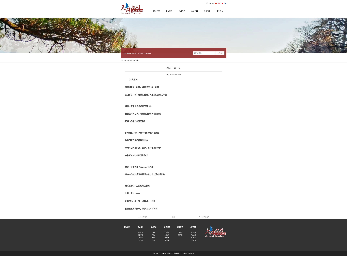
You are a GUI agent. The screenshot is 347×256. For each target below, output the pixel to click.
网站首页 (156, 11)
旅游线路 (167, 235)
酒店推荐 (193, 237)
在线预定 (207, 11)
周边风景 (167, 240)
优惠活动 (140, 237)
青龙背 (153, 240)
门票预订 (180, 232)
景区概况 (140, 232)
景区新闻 (131, 60)
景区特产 (167, 237)
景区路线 (193, 232)
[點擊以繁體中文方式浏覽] (216, 3)
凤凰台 (153, 235)
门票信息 (140, 240)
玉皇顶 (153, 237)
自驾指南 (193, 240)
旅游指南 (194, 11)
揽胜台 (153, 232)
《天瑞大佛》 (206, 217)
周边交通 (193, 235)
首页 (125, 60)
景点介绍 (182, 11)
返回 (173, 217)
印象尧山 (145, 217)
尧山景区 (169, 11)
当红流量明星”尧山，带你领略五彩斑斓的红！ (139, 53)
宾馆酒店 (167, 232)
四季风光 (220, 11)
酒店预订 (180, 235)
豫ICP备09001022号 (188, 253)
